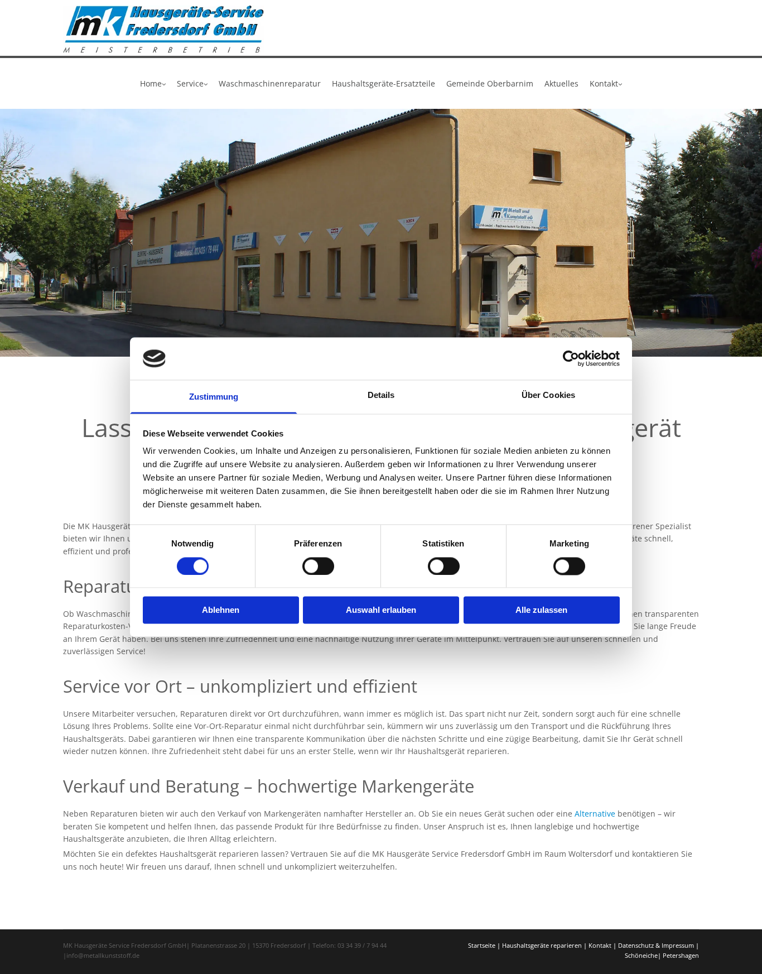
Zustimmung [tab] (214, 397)
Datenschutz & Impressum (656, 945)
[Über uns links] (163, 83)
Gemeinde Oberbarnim (489, 83)
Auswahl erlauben (381, 610)
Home (151, 83)
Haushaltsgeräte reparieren (542, 945)
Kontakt (604, 83)
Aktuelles (561, 83)
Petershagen (681, 955)
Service (190, 83)
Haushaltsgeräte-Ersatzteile (383, 83)
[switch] (318, 566)
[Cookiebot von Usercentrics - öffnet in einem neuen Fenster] (571, 358)
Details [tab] (381, 395)
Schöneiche (641, 955)
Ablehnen (220, 610)
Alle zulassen (541, 610)
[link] (152, 83)
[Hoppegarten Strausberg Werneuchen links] (619, 83)
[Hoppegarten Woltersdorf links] (205, 83)
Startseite (481, 945)
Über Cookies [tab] (548, 395)
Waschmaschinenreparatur (270, 83)
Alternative (595, 813)
